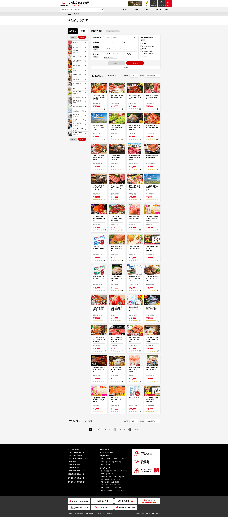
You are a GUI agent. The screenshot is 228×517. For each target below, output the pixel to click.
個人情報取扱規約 (79, 513)
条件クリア (73, 37)
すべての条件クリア (112, 31)
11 (128, 429)
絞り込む (82, 37)
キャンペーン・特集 (162, 10)
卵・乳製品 (104, 476)
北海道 (102, 458)
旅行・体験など (119, 487)
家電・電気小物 (105, 482)
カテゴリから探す (106, 468)
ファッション (104, 484)
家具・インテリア (115, 484)
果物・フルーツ (114, 471)
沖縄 (109, 464)
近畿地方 (103, 461)
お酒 (123, 476)
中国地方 (110, 461)
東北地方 (108, 458)
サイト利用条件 (89, 513)
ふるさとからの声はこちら (77, 482)
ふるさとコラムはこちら (76, 478)
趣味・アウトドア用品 (107, 487)
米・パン (123, 471)
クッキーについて (100, 513)
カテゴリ (72, 31)
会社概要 (109, 513)
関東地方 (115, 458)
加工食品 (103, 473)
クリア (96, 49)
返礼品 (136, 10)
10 (124, 429)
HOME (69, 14)
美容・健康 (114, 482)
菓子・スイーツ (116, 473)
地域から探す (104, 456)
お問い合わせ (73, 467)
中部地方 (123, 458)
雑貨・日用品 (116, 479)
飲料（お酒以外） (106, 479)
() (104, 109)
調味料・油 (116, 476)
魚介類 (106, 471)
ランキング (123, 10)
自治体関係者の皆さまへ (76, 470)
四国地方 (117, 461)
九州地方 (103, 464)
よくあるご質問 (73, 464)
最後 (136, 429)
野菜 (109, 473)
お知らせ (71, 461)
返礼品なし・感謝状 (106, 490)
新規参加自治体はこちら (76, 474)
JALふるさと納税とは (75, 452)
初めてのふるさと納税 (75, 455)
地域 (147, 10)
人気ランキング (105, 450)
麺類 (110, 476)
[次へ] (131, 429)
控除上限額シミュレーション (77, 458)
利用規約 (70, 513)
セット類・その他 (119, 490)
